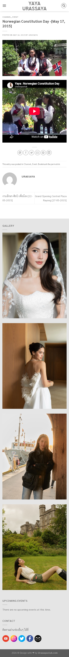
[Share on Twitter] (31, 152)
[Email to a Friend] (37, 152)
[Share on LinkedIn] (49, 152)
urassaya (33, 35)
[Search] (63, 5)
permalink (55, 164)
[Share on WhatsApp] (20, 152)
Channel (6, 17)
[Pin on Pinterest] (43, 152)
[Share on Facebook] (25, 152)
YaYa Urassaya (34, 5)
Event (15, 17)
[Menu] (4, 5)
